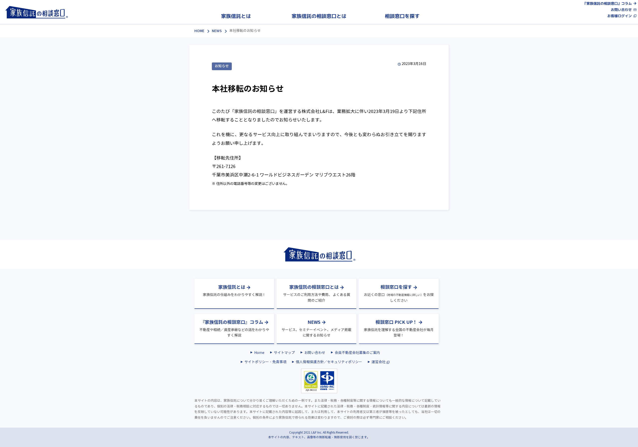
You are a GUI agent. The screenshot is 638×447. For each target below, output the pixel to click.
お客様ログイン (619, 16)
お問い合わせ (621, 9)
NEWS (217, 31)
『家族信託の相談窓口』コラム (607, 3)
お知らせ (222, 66)
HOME (199, 31)
